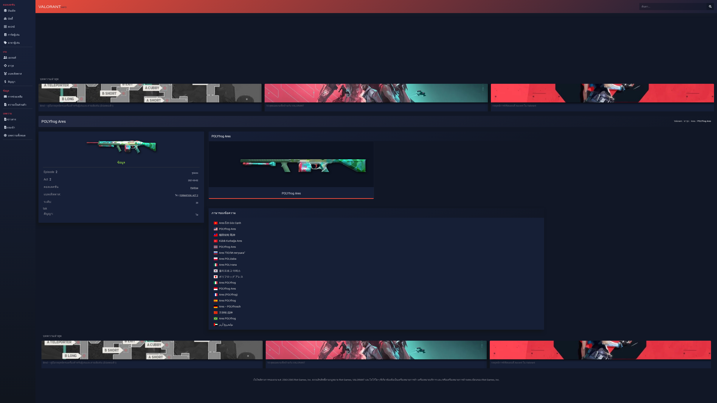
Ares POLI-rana (228, 264)
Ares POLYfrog (227, 282)
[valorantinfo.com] (52, 6)
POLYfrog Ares (227, 229)
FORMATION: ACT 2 (189, 195)
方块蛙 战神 (226, 312)
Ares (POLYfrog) (228, 294)
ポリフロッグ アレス (231, 276)
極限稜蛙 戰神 (227, 235)
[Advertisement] (147, 42)
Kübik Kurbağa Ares (230, 241)
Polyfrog (194, 188)
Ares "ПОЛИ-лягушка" (232, 252)
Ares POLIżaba (227, 258)
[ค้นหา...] (710, 6)
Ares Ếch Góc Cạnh (230, 223)
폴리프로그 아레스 (229, 270)
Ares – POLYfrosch (230, 306)
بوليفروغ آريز (226, 324)
